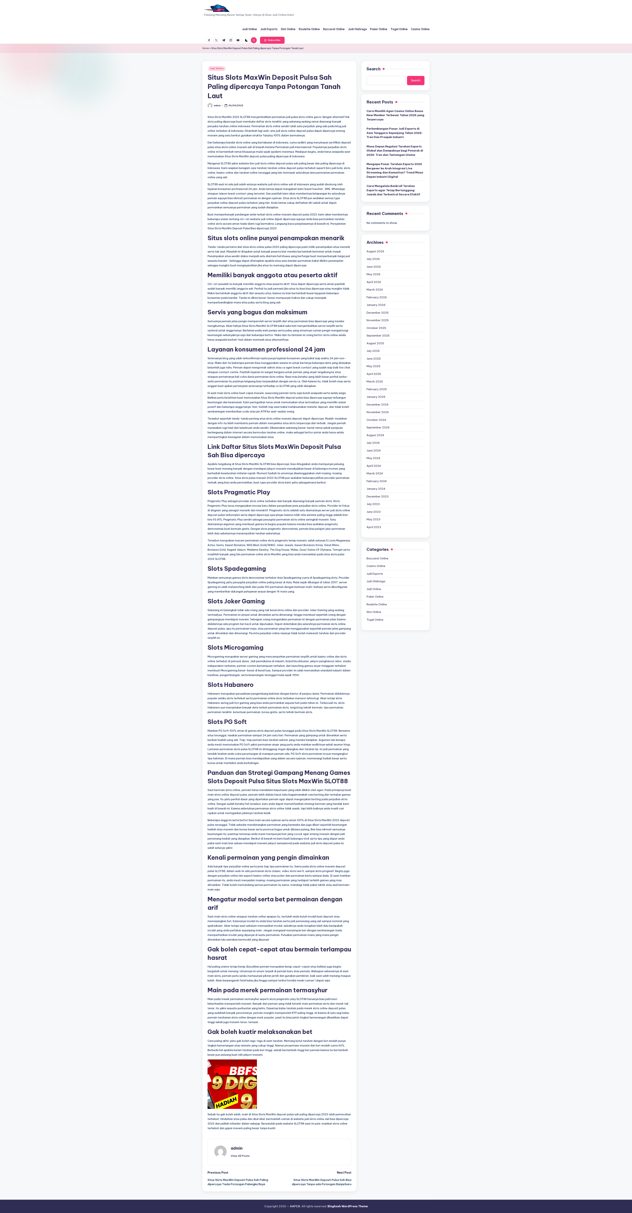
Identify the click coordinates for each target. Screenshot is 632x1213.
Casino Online (376, 566)
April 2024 (374, 466)
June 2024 (374, 450)
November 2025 (378, 320)
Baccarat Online (377, 558)
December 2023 (378, 496)
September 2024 (378, 427)
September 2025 (378, 335)
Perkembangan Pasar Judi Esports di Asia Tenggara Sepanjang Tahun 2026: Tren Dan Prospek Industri (394, 133)
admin (237, 1148)
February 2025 (377, 389)
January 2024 (376, 489)
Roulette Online (377, 604)
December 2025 (378, 312)
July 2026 (373, 259)
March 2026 (375, 289)
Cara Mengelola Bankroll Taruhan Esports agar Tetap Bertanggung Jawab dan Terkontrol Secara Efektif (393, 190)
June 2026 (374, 266)
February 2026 (377, 297)
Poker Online (375, 596)
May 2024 (373, 458)
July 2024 (373, 443)
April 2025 (374, 374)
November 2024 (378, 412)
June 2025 (374, 358)
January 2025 (376, 397)
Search (374, 68)
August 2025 (375, 343)
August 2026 (375, 251)
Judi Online (217, 68)
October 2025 (376, 328)
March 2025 (375, 381)
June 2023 (374, 512)
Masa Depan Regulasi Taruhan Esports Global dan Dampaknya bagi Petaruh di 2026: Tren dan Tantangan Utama (395, 151)
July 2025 (373, 351)
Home (205, 48)
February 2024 (377, 481)
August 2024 (375, 435)
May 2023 (373, 519)
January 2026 (376, 305)
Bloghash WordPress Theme (348, 1206)
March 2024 (375, 473)
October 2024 (376, 420)
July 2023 (373, 504)
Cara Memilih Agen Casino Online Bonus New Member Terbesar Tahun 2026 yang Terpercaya (395, 115)
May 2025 (373, 366)
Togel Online (375, 619)
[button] (272, 40)
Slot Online (374, 612)
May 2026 (373, 274)
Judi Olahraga (376, 581)
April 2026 (374, 282)
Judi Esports (375, 574)
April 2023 (374, 527)
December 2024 (378, 404)
